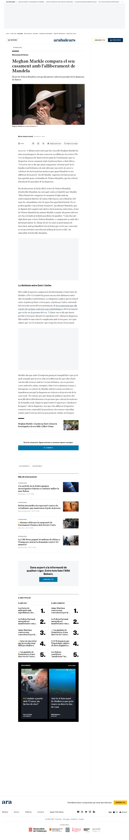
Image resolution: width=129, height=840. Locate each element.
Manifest (5, 812)
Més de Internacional (27, 477)
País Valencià (28, 33)
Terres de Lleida (71, 33)
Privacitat (58, 819)
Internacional (17, 47)
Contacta (40, 812)
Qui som (16, 812)
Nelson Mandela (24, 466)
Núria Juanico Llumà (25, 136)
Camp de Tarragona (59, 33)
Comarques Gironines (45, 33)
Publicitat (28, 812)
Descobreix (26, 665)
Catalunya (13, 33)
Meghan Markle (37, 466)
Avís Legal (66, 819)
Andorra (35, 33)
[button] (122, 1)
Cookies (81, 819)
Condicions (74, 819)
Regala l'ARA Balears (57, 812)
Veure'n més (72, 665)
